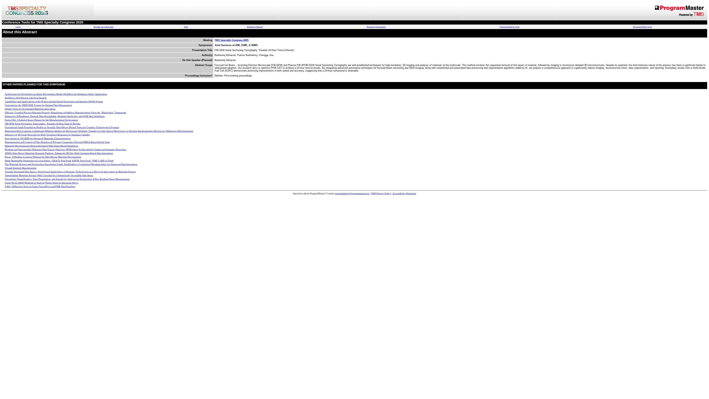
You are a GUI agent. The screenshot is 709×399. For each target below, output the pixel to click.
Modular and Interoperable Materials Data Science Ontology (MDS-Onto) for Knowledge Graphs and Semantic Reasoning (65, 149)
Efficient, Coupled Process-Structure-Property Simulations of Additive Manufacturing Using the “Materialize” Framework (65, 112)
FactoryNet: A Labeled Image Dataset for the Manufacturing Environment (41, 120)
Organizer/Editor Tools (642, 27)
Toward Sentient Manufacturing (21, 168)
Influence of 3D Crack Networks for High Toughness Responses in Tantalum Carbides (47, 134)
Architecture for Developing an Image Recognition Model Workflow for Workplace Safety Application (56, 94)
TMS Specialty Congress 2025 (232, 40)
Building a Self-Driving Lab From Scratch (26, 97)
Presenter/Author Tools (509, 27)
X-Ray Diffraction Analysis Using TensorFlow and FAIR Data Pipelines (40, 186)
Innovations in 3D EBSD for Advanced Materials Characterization (38, 138)
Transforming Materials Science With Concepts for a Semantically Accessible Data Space (49, 175)
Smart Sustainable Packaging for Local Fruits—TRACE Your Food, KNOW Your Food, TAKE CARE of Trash (59, 160)
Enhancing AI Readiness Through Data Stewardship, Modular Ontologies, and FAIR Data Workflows (55, 116)
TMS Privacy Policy (381, 193)
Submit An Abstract (255, 27)
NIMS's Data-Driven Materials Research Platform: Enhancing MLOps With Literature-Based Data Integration (59, 153)
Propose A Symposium (376, 27)
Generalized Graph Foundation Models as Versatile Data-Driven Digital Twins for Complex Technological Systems (62, 127)
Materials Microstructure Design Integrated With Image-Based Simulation (41, 145)
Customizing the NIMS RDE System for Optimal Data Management (38, 105)
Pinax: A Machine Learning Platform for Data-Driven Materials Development (43, 157)
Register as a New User (104, 27)
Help (186, 27)
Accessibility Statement (404, 193)
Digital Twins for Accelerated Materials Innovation (30, 109)
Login (18, 27)
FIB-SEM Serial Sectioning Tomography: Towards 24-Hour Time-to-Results (42, 123)
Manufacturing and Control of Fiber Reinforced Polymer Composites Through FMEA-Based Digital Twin (57, 142)
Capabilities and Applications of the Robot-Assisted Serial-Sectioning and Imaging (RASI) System (54, 101)
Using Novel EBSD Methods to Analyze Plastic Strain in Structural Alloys (41, 182)
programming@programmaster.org (352, 193)
